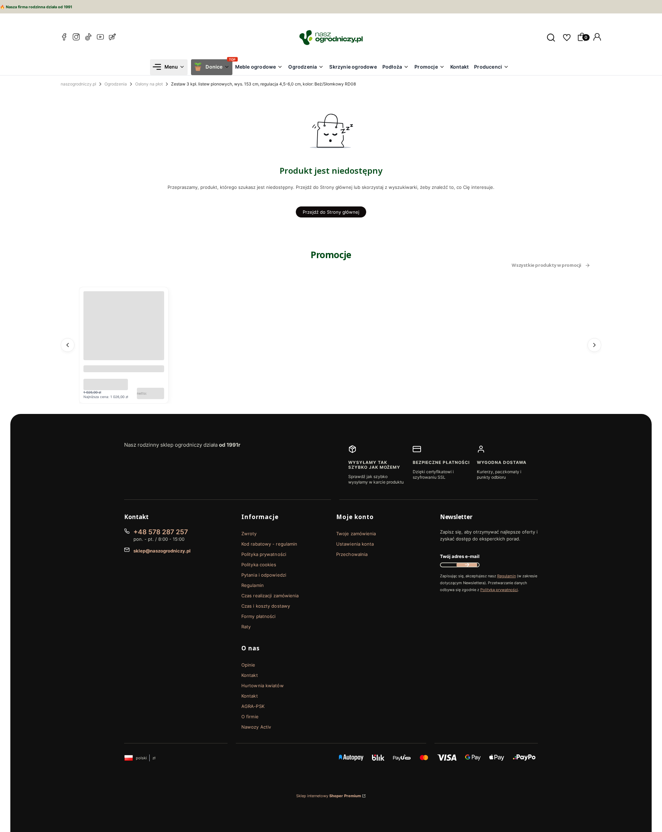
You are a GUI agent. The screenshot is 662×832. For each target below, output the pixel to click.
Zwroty (249, 533)
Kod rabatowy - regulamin (269, 544)
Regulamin (252, 585)
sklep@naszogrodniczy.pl (162, 551)
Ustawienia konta (355, 544)
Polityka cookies (259, 564)
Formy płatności (258, 616)
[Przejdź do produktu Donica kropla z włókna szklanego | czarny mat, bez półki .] (123, 331)
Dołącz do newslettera (467, 565)
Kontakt (249, 675)
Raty (246, 626)
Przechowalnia (352, 554)
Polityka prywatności (263, 554)
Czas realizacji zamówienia (270, 595)
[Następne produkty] (594, 345)
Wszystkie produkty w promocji (546, 265)
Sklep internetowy (328, 795)
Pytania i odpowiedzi (263, 575)
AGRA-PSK (252, 706)
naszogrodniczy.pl (78, 84)
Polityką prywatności (499, 589)
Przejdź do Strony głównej (331, 212)
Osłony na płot (149, 84)
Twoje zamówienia (356, 533)
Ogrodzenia (115, 84)
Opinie (248, 665)
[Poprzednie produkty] (67, 345)
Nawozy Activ (256, 727)
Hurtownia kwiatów (262, 685)
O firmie (250, 716)
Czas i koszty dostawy (265, 606)
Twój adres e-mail (460, 556)
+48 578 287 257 (160, 532)
